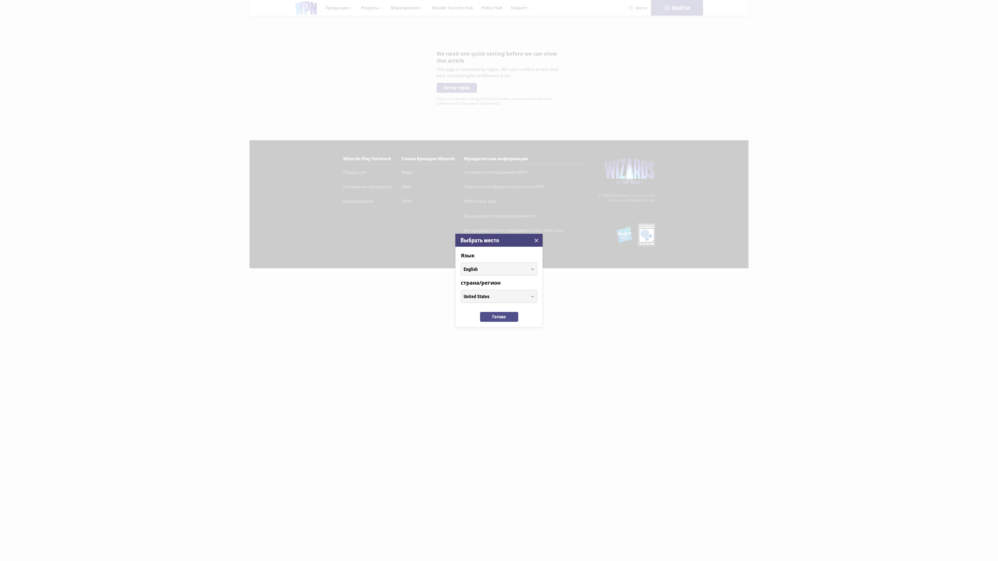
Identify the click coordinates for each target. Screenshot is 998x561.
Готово (499, 316)
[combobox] (494, 269)
